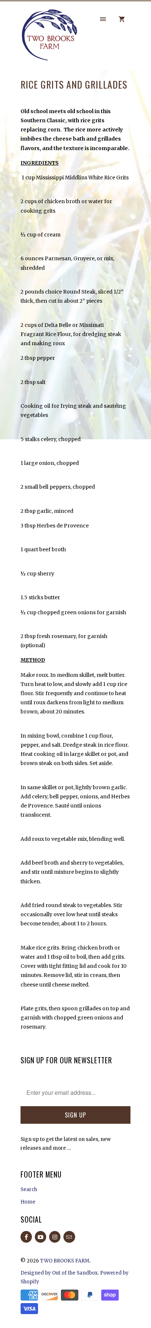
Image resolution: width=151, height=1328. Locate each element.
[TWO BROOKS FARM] (50, 38)
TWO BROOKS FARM (64, 1261)
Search (29, 1189)
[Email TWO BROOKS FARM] (69, 1237)
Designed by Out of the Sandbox (59, 1273)
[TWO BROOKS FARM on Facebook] (26, 1237)
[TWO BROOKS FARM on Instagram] (54, 1237)
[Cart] (121, 19)
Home (28, 1202)
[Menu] (103, 19)
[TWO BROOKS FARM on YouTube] (40, 1237)
